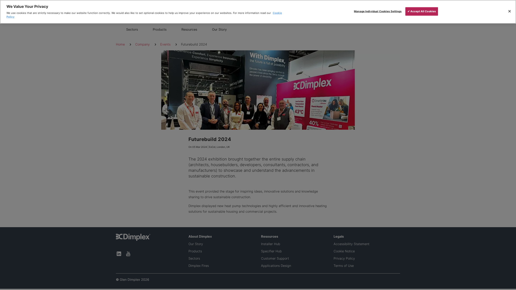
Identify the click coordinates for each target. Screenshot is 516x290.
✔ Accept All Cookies (422, 11)
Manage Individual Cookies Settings (378, 11)
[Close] (509, 11)
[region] (258, 12)
